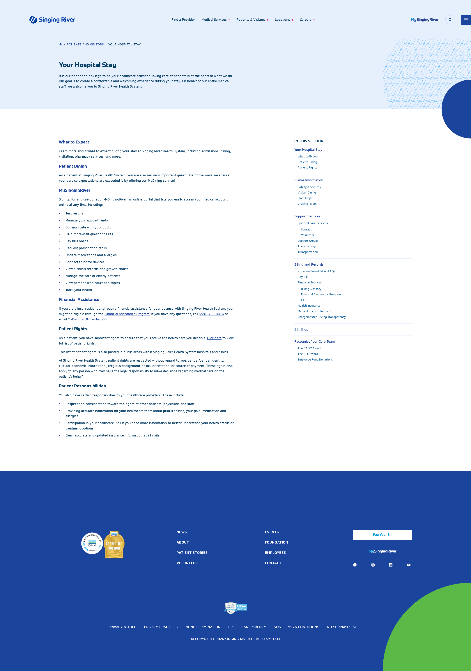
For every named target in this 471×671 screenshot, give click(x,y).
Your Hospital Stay (308, 149)
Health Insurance (309, 305)
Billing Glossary (311, 289)
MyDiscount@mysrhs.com (87, 319)
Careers (305, 19)
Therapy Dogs (307, 246)
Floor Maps (305, 198)
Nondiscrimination (203, 627)
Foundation (276, 542)
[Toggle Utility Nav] (466, 20)
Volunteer (307, 235)
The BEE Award (308, 354)
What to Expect (74, 142)
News (182, 532)
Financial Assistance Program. (127, 314)
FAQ (304, 300)
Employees (275, 553)
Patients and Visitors (85, 44)
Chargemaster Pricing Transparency (322, 317)
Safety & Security (309, 187)
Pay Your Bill (382, 535)
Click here (214, 338)
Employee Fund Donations (315, 359)
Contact (306, 229)
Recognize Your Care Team (314, 341)
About (183, 542)
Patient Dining (73, 166)
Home (61, 44)
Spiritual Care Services (313, 223)
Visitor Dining (307, 192)
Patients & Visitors (251, 19)
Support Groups (308, 241)
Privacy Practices (161, 627)
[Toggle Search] (449, 19)
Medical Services (214, 19)
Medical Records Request (315, 311)
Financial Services (310, 282)
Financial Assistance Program (321, 294)
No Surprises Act (343, 627)
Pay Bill (303, 277)
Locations (282, 19)
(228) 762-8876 (211, 314)
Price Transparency (247, 627)
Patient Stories (192, 553)
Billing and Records (309, 264)
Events (272, 532)
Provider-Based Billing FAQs (316, 271)
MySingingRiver (74, 190)
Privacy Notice (122, 627)
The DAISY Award (309, 348)
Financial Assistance (79, 299)
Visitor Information (308, 180)
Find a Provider (183, 19)
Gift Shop (301, 329)
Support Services (307, 216)
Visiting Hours (307, 204)
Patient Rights (307, 167)
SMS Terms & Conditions (296, 627)
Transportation (308, 252)
